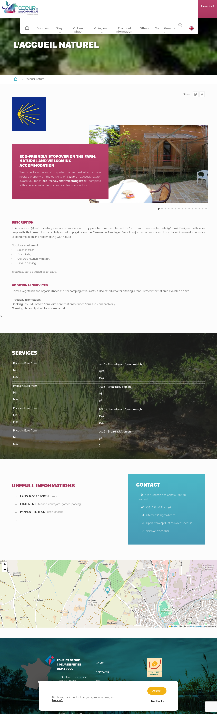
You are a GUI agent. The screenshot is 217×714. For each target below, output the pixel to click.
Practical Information (124, 30)
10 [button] (189, 211)
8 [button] (182, 211)
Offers (144, 28)
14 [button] (202, 211)
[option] (148, 164)
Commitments (165, 28)
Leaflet (174, 626)
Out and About (79, 30)
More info (57, 700)
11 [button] (192, 211)
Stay (59, 28)
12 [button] (196, 211)
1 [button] (158, 211)
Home (27, 27)
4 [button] (168, 211)
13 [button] (199, 211)
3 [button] (165, 211)
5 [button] (172, 211)
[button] (108, 590)
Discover (43, 28)
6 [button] (175, 211)
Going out (101, 28)
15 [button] (206, 211)
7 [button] (179, 211)
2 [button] (162, 211)
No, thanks (157, 701)
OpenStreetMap (197, 626)
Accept (156, 690)
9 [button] (185, 211)
